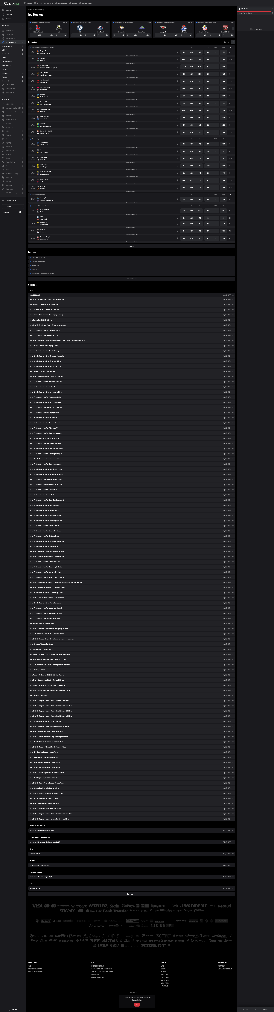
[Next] (233, 28)
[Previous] (30, 28)
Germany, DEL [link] (35, 269)
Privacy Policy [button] (96, 974)
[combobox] (13, 206)
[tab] (246, 23)
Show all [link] (226, 42)
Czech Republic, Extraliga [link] (38, 257)
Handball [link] (164, 986)
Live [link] (162, 966)
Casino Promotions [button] (35, 972)
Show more (130, 279)
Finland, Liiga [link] (35, 139)
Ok (137, 1005)
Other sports (6, 99)
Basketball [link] (165, 974)
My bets (265, 1009)
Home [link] (30, 10)
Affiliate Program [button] (225, 969)
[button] (73, 3)
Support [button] (221, 966)
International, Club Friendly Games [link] (41, 206)
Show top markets (130, 56)
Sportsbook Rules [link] (97, 966)
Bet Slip (245, 1009)
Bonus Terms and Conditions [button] (101, 969)
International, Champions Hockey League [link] (43, 47)
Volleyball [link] (165, 983)
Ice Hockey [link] (38, 10)
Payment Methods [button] (97, 977)
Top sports (5, 25)
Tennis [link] (163, 972)
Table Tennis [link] (165, 980)
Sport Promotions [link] (35, 969)
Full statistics (257, 47)
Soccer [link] (163, 969)
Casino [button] (30, 966)
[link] (11, 3)
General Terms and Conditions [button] (102, 972)
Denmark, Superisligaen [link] (38, 194)
